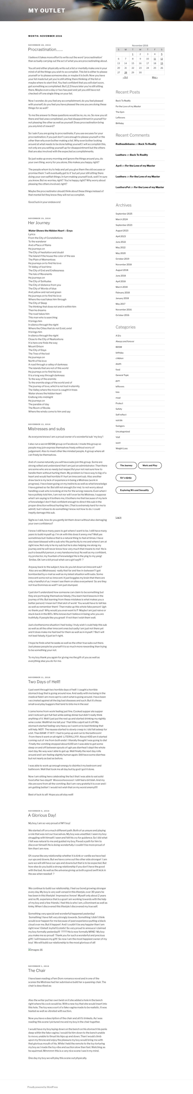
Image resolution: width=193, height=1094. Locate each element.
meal (118, 397)
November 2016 (124, 309)
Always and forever (125, 341)
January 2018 (122, 298)
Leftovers (120, 117)
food (118, 369)
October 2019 (122, 258)
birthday (119, 352)
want (118, 442)
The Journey (126, 465)
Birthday (120, 123)
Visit (118, 437)
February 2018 (123, 292)
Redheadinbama (125, 144)
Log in (118, 517)
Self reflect (121, 414)
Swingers (120, 426)
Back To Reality (123, 100)
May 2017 (120, 304)
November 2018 (124, 264)
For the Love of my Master (128, 106)
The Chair (37, 970)
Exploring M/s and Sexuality (134, 490)
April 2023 (121, 236)
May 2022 (120, 247)
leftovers (120, 386)
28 (125, 72)
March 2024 (122, 219)
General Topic (122, 375)
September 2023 (124, 225)
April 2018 (121, 281)
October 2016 (122, 315)
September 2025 (124, 213)
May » (155, 77)
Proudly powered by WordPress (42, 1087)
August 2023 (122, 230)
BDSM (119, 347)
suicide (119, 420)
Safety (119, 409)
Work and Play (149, 465)
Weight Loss (122, 448)
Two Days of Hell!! (44, 681)
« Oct (125, 77)
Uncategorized (123, 431)
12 (162, 58)
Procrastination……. (45, 49)
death (118, 364)
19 (162, 63)
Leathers (121, 154)
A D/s (118, 335)
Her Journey (39, 222)
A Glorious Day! (42, 815)
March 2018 (122, 287)
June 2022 (121, 242)
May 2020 (121, 253)
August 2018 (122, 270)
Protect (119, 403)
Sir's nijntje (126, 477)
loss (117, 392)
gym (118, 380)
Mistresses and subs (46, 428)
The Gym (120, 112)
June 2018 (121, 275)
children (119, 358)
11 (155, 58)
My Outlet (46, 10)
